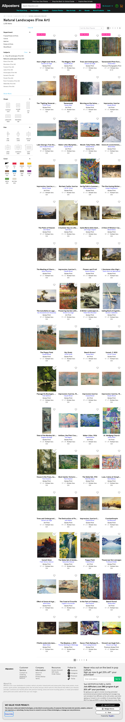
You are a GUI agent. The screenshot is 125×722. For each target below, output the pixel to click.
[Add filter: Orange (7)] (21, 163)
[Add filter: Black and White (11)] (7, 163)
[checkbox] (8, 136)
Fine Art (10, 16)
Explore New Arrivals (86, 1)
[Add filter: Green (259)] (7, 178)
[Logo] (11, 6)
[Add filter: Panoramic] (18, 116)
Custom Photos (57, 10)
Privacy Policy (9, 714)
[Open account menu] (112, 6)
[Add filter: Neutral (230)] (14, 178)
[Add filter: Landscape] (8, 116)
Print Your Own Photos (40, 1)
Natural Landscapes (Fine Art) (38, 16)
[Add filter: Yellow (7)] (29, 163)
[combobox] (58, 6)
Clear (26, 52)
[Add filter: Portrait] (8, 105)
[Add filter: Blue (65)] (14, 170)
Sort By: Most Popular (87, 28)
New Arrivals (71, 10)
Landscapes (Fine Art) (20, 16)
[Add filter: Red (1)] (14, 163)
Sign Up (117, 679)
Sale (108, 10)
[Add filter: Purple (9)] (29, 170)
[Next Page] (120, 28)
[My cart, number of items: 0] (121, 5)
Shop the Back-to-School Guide (63, 1)
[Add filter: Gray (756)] (21, 170)
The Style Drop (22, 10)
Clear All (30, 27)
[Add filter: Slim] (28, 105)
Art (5, 16)
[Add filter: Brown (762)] (7, 170)
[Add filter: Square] (18, 105)
